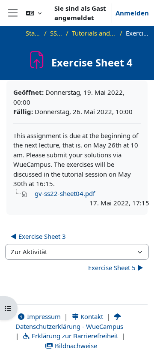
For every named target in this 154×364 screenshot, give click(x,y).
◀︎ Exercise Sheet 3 (38, 236)
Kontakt (91, 316)
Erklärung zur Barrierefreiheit (74, 335)
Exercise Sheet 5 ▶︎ (115, 267)
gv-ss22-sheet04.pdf (65, 193)
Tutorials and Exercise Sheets (94, 33)
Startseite (33, 33)
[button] (34, 13)
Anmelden (132, 13)
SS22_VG (56, 33)
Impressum (43, 316)
